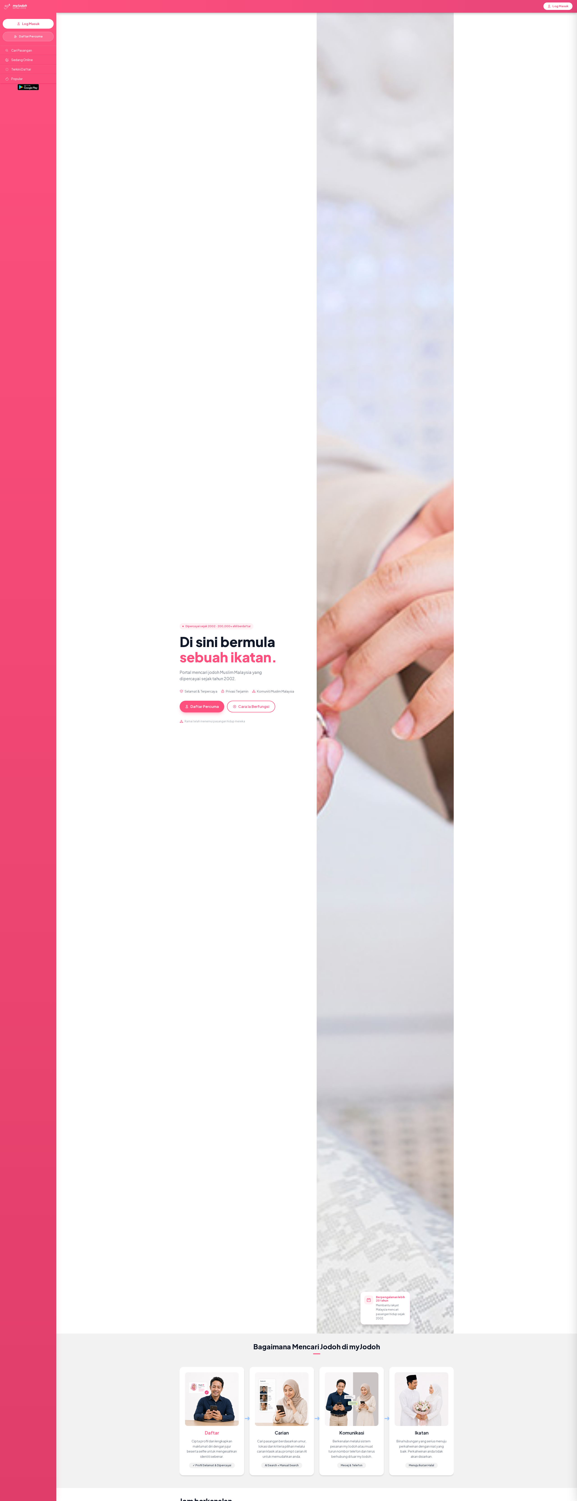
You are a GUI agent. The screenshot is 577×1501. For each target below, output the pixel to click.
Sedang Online (22, 60)
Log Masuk (30, 24)
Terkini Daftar (21, 69)
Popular (17, 79)
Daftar (212, 1432)
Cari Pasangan (21, 50)
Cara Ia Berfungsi (253, 706)
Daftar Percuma (31, 36)
